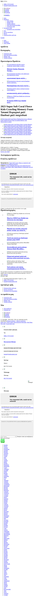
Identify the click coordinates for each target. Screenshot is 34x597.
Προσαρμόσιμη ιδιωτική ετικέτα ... (18, 86)
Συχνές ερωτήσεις (8, 32)
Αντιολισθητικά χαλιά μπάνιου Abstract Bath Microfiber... (17, 248)
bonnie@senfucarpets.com (10, 5)
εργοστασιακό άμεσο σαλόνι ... (17, 78)
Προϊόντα (6, 19)
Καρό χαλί (3, 322)
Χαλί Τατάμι (10, 21)
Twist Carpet (9, 322)
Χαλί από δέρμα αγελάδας (13, 25)
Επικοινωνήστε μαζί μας (10, 35)
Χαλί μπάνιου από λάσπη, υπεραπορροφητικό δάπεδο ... (16, 268)
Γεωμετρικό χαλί (10, 323)
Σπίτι (5, 18)
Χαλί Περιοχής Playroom (20, 322)
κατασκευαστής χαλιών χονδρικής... (18, 93)
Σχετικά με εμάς (8, 28)
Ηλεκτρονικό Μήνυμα (10, 341)
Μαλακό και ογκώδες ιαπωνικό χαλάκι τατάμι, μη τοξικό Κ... (17, 229)
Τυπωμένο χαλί (11, 26)
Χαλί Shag (29, 322)
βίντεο (5, 33)
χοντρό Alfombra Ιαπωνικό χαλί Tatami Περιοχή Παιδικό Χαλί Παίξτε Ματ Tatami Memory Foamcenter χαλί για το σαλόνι (17, 167)
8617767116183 (8, 378)
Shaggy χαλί (10, 22)
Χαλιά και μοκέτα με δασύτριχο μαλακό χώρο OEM (17, 238)
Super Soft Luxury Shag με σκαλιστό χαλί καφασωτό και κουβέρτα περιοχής (15, 163)
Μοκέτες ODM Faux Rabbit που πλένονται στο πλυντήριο (17, 219)
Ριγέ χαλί (3, 323)
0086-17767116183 (9, 4)
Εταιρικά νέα (7, 310)
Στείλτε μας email (5, 151)
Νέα (5, 31)
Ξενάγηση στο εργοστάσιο (13, 29)
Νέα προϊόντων (8, 308)
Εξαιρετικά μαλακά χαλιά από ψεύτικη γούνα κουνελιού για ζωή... (18, 257)
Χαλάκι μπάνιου (11, 23)
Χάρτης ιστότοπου (21, 321)
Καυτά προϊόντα (11, 321)
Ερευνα (6, 274)
